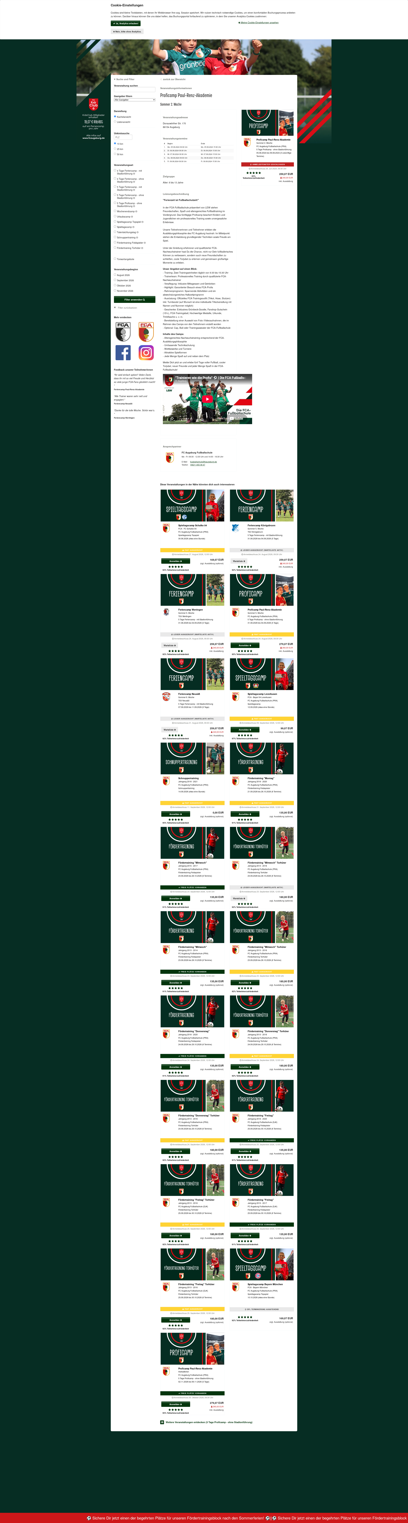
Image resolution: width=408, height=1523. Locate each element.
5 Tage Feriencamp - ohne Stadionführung (130, 196)
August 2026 (123, 275)
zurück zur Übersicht (174, 79)
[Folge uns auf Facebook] (123, 352)
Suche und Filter (125, 79)
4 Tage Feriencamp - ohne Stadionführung (130, 180)
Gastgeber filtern (123, 96)
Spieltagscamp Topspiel (129, 221)
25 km (120, 149)
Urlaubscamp (124, 216)
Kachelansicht (124, 116)
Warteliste (238, 561)
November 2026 (125, 290)
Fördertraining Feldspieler (130, 242)
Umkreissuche (121, 133)
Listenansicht (123, 121)
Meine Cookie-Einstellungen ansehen (259, 22)
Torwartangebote (125, 259)
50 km (120, 154)
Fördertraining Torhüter (129, 248)
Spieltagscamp (124, 226)
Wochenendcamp (126, 211)
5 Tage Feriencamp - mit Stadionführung (129, 188)
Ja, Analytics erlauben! (126, 23)
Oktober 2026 (124, 285)
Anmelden (174, 561)
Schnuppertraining (126, 237)
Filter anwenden (133, 299)
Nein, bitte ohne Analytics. (128, 31)
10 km (120, 143)
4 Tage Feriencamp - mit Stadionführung (129, 172)
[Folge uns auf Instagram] (146, 352)
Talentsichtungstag (127, 232)
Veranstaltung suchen (126, 85)
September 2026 (125, 280)
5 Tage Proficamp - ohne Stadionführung (129, 205)
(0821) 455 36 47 (197, 464)
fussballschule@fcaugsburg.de (203, 461)
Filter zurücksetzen (127, 307)
